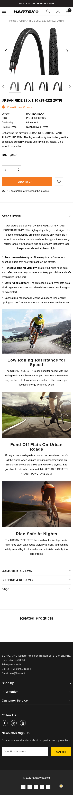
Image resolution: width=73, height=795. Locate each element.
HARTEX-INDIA (35, 113)
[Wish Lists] (59, 181)
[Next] (67, 51)
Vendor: (6, 113)
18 (8, 190)
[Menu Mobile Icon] (4, 11)
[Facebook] (4, 723)
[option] (36, 51)
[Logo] (26, 11)
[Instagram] (14, 723)
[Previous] (6, 51)
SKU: (5, 118)
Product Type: (9, 126)
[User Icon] (58, 11)
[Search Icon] (48, 11)
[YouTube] (23, 723)
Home (12, 20)
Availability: (8, 122)
